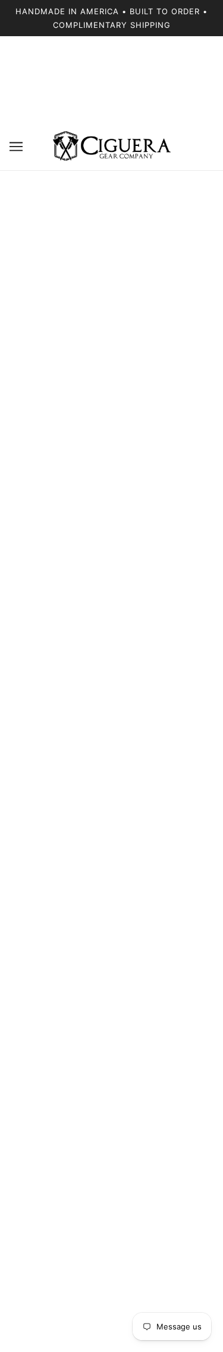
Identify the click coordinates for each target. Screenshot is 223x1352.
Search (112, 1158)
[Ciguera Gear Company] (112, 146)
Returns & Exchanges (111, 1140)
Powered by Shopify (111, 1328)
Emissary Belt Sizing (112, 1103)
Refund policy (111, 1176)
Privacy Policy (111, 1194)
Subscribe (170, 937)
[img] (86, 1026)
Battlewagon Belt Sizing (112, 1122)
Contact (111, 1086)
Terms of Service (111, 1212)
